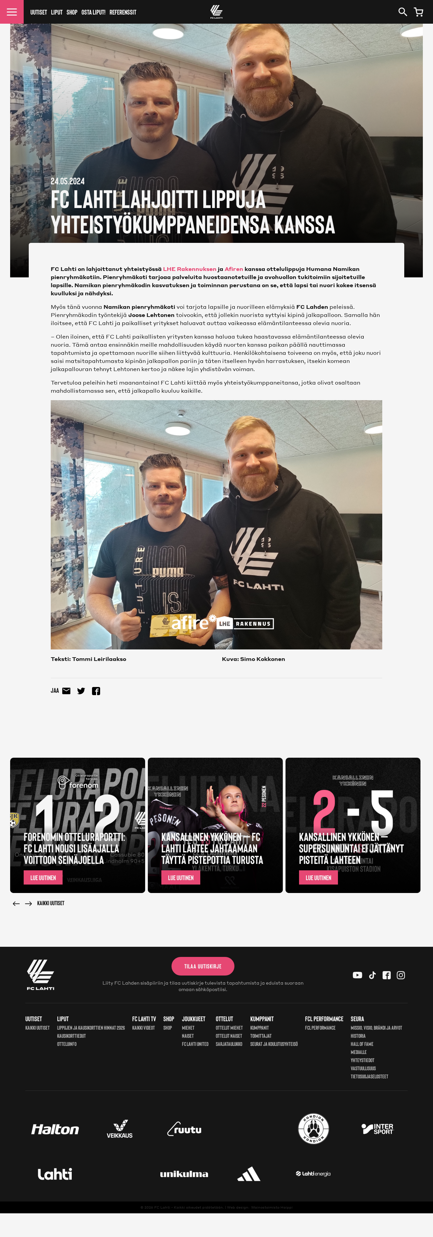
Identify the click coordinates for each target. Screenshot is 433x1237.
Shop (72, 12)
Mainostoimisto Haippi (272, 1207)
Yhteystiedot (362, 1060)
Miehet (188, 1027)
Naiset (188, 1035)
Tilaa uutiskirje (203, 966)
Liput (57, 12)
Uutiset (38, 12)
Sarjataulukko (229, 1043)
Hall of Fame (362, 1043)
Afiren (234, 268)
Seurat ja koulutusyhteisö (274, 1043)
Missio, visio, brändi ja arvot (376, 1027)
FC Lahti (162, 1207)
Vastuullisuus (363, 1068)
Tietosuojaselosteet (369, 1076)
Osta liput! (94, 12)
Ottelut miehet (229, 1027)
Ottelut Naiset (229, 1035)
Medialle (359, 1052)
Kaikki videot (143, 1027)
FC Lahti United (195, 1043)
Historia (358, 1035)
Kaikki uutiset (50, 903)
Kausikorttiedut (71, 1035)
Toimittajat (261, 1035)
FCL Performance (320, 1027)
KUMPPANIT (259, 1027)
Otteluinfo (66, 1043)
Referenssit (123, 12)
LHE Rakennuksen (189, 268)
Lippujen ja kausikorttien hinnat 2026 (91, 1027)
